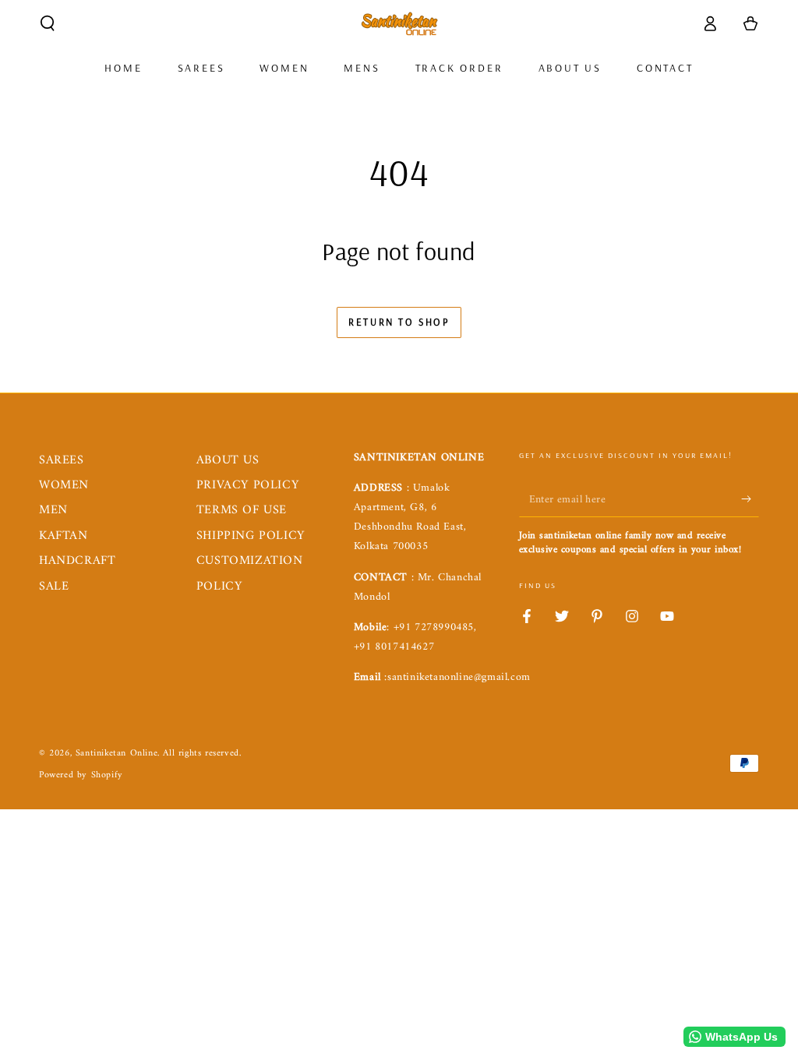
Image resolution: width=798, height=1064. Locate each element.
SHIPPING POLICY (250, 536)
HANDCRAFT (77, 561)
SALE (54, 586)
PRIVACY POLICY (247, 485)
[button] (47, 23)
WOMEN (64, 485)
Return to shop (398, 321)
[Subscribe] (750, 499)
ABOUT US (228, 460)
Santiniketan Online (116, 753)
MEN (53, 510)
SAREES (61, 460)
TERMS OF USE (241, 510)
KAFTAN (63, 536)
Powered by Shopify (81, 776)
